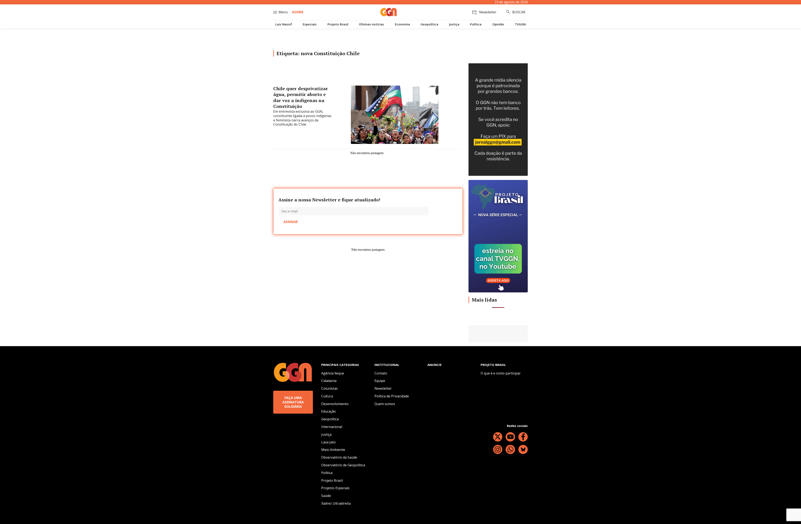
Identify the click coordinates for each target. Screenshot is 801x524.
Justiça (454, 24)
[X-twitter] (498, 437)
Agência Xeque (332, 373)
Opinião (498, 24)
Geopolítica (429, 24)
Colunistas (329, 388)
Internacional (331, 426)
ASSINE (297, 12)
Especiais (310, 24)
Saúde (326, 495)
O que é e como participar (501, 373)
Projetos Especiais (335, 488)
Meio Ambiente (333, 449)
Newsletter (383, 388)
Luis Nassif (283, 24)
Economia (402, 24)
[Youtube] (510, 437)
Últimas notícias (371, 24)
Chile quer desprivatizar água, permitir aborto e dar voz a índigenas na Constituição (300, 97)
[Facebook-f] (523, 437)
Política (475, 24)
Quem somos (384, 404)
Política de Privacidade (391, 396)
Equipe (379, 380)
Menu (283, 12)
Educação (328, 411)
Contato (380, 373)
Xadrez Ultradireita (336, 503)
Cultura (327, 396)
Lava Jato (328, 442)
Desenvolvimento (335, 404)
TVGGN (520, 24)
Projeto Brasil (337, 24)
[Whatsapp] (510, 449)
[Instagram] (498, 449)
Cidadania (328, 380)
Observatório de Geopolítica (343, 465)
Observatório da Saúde (339, 457)
